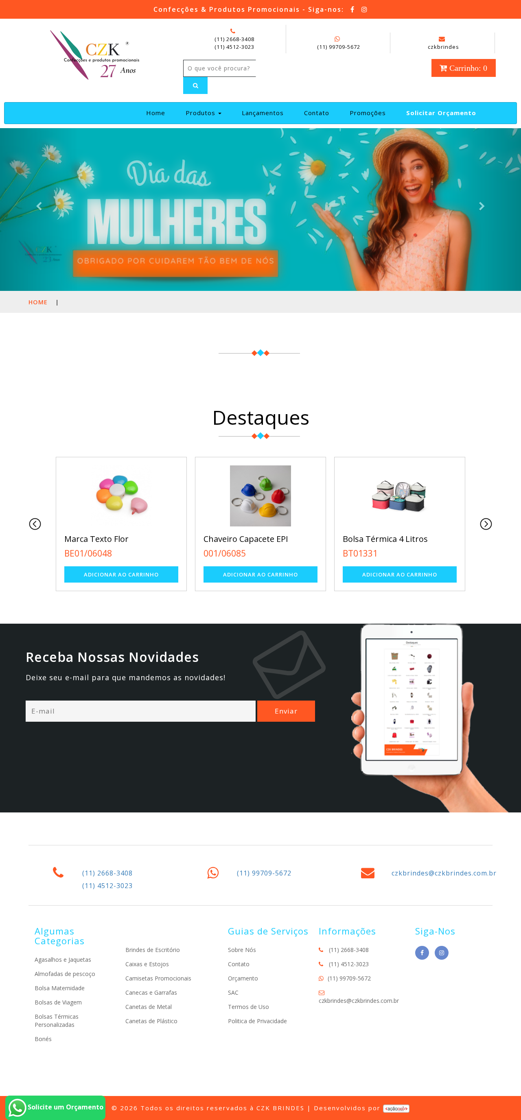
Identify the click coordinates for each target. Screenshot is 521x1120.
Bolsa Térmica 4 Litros (315, 538)
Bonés (43, 1039)
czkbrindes (443, 46)
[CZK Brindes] (93, 53)
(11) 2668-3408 (234, 39)
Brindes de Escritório (152, 950)
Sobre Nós (242, 950)
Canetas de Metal (148, 1007)
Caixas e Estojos (147, 964)
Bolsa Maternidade (60, 988)
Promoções (368, 113)
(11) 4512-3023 (234, 46)
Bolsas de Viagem (58, 1002)
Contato (316, 113)
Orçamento (243, 978)
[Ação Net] (396, 1108)
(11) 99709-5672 (338, 46)
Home (159, 112)
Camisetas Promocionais (158, 978)
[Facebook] (352, 9)
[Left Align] (195, 85)
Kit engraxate (438, 538)
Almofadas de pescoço (65, 974)
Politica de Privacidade (257, 1021)
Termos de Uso (248, 1007)
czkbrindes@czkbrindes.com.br (444, 873)
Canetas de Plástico (151, 1021)
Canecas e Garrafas (151, 992)
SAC (233, 992)
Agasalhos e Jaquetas (63, 959)
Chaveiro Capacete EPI (176, 538)
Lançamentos (263, 113)
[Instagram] (364, 9)
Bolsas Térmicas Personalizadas (57, 1020)
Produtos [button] (201, 113)
